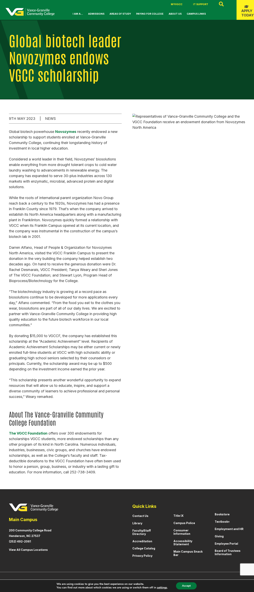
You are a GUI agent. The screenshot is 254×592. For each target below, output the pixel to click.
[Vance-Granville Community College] (30, 12)
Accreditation (142, 541)
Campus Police (184, 523)
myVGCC (176, 4)
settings (162, 587)
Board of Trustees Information (228, 552)
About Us (175, 13)
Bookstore (222, 514)
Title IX (178, 515)
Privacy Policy (142, 555)
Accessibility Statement (182, 542)
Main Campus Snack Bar (188, 553)
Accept (186, 586)
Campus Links (196, 13)
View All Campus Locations (28, 549)
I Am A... (78, 13)
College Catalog (143, 548)
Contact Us (140, 516)
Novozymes (65, 132)
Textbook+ (222, 521)
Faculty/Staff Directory (141, 532)
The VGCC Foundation (28, 433)
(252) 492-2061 (20, 541)
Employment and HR (229, 529)
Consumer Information (181, 532)
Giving (219, 536)
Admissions (96, 13)
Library (137, 523)
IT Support (200, 4)
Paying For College (150, 13)
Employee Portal (226, 543)
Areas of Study (120, 13)
